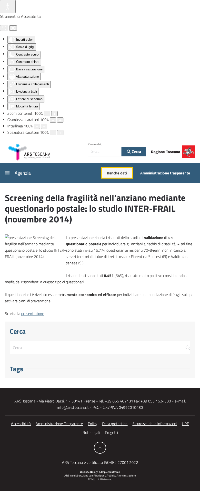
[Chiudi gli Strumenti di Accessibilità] (13, 28)
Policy (92, 424)
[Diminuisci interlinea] (37, 126)
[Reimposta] (4, 28)
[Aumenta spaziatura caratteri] (60, 132)
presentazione (32, 313)
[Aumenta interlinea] (44, 126)
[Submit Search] (187, 347)
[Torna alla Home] (29, 151)
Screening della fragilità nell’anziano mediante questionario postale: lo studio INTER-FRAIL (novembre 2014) (95, 208)
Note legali (91, 432)
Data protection (115, 424)
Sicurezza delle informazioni (154, 424)
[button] (7, 173)
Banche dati (117, 173)
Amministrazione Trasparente (59, 424)
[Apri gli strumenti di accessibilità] (8, 6)
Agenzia (23, 173)
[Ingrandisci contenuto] (54, 113)
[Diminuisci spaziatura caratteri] (53, 132)
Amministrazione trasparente (165, 173)
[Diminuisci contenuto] (47, 113)
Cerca (136, 151)
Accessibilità (21, 424)
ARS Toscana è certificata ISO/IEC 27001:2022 (100, 462)
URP (185, 424)
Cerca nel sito (95, 144)
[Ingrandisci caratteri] (60, 120)
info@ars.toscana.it (73, 407)
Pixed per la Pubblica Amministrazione (114, 475)
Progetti (111, 432)
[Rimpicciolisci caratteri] (53, 120)
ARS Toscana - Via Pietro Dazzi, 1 (41, 401)
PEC (95, 407)
